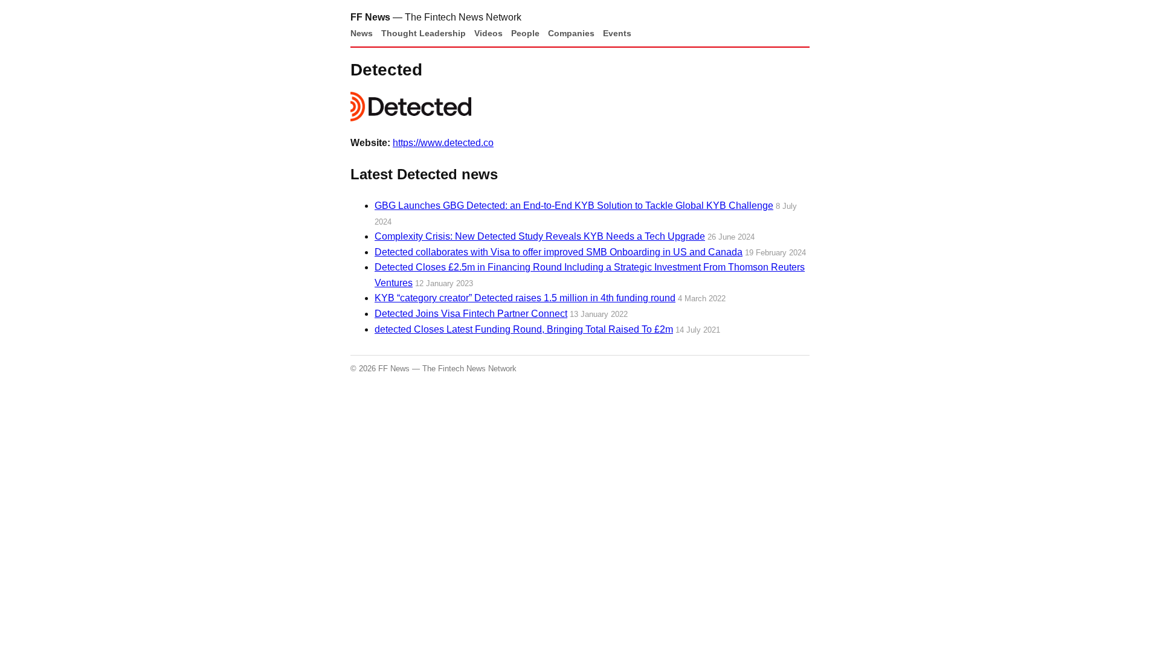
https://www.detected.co (443, 143)
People (525, 33)
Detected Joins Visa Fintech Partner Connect (471, 313)
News (361, 33)
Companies (571, 33)
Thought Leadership (423, 33)
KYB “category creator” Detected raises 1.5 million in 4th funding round (525, 298)
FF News (370, 17)
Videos (488, 33)
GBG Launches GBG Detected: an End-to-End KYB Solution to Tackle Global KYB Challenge (574, 205)
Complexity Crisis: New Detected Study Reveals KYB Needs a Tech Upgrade (540, 236)
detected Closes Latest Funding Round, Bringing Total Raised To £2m (524, 329)
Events (617, 33)
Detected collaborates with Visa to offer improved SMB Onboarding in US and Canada (559, 252)
